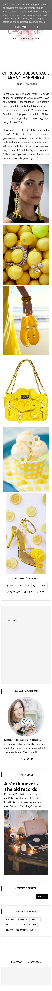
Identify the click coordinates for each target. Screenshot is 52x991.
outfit (9, 925)
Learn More (21, 27)
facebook (18, 962)
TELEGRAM (41, 586)
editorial (10, 920)
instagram (35, 962)
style (18, 925)
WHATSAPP (15, 592)
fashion (33, 930)
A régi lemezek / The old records (21, 786)
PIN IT (29, 592)
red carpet (21, 930)
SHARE (12, 586)
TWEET (26, 586)
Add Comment (32, 84)
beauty (9, 930)
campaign (22, 920)
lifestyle (35, 920)
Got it (36, 27)
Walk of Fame (30, 925)
